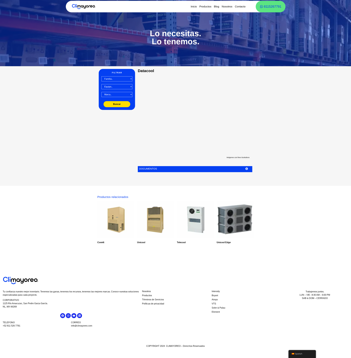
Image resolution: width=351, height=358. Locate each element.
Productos (205, 6)
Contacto (240, 6)
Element (216, 312)
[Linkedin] (79, 315)
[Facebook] (62, 315)
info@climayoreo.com (81, 326)
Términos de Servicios (153, 299)
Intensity (216, 291)
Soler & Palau (218, 308)
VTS (214, 303)
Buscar (117, 104)
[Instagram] (68, 315)
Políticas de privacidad (153, 303)
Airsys (215, 299)
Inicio (194, 6)
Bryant (215, 295)
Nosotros (227, 6)
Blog (216, 6)
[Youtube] (73, 315)
